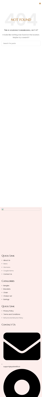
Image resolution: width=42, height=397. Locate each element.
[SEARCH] (37, 43)
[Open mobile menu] (2, 4)
